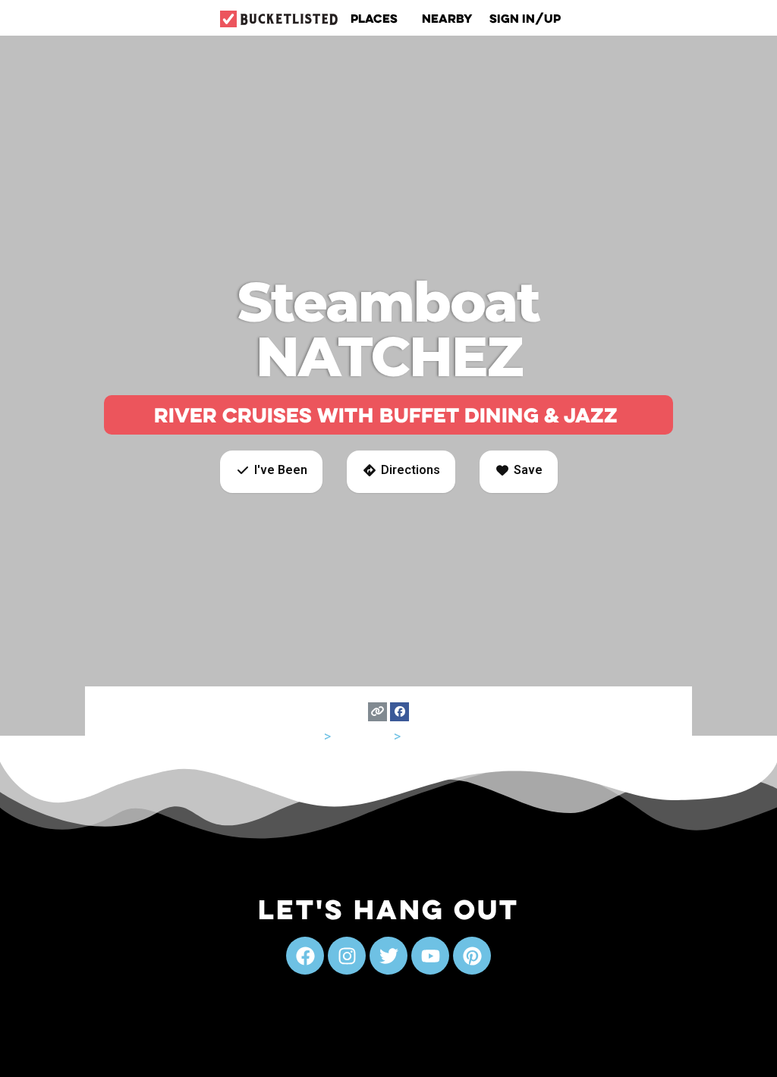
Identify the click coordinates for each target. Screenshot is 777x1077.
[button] (271, 472)
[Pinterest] (472, 956)
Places (374, 18)
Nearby (447, 18)
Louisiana (362, 736)
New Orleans (442, 736)
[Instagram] (347, 956)
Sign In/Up (525, 18)
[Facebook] (399, 711)
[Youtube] (430, 956)
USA (308, 736)
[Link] (377, 711)
